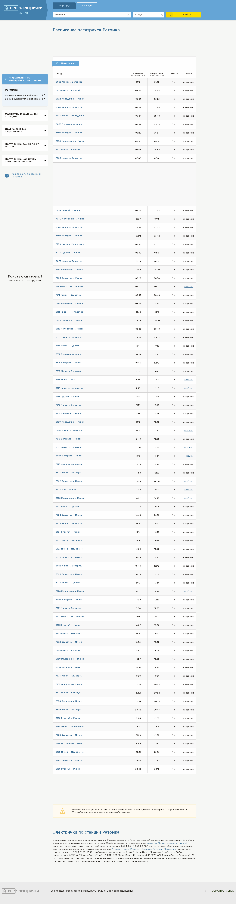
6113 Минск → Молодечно (69, 312)
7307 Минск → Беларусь (69, 227)
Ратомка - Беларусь (141, 849)
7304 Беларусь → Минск (69, 133)
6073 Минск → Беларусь (69, 261)
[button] (25, 79)
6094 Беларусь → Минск (69, 600)
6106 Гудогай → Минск (68, 210)
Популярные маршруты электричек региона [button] (20, 160)
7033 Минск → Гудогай (68, 583)
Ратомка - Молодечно (164, 849)
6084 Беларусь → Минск (69, 456)
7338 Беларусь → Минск (69, 735)
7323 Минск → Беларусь (69, 473)
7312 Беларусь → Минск (68, 354)
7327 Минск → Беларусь (69, 540)
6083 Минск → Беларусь (69, 430)
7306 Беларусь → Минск (69, 236)
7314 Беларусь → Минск (68, 363)
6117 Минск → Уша (65, 380)
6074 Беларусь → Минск (69, 320)
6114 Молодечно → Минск (69, 303)
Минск (161, 843)
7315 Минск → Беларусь (68, 371)
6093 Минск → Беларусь (69, 566)
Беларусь (152, 843)
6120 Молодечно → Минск (70, 422)
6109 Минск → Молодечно (70, 244)
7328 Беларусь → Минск (69, 574)
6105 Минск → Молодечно (70, 116)
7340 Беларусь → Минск (69, 760)
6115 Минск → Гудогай (67, 346)
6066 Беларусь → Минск (69, 124)
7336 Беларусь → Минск (69, 701)
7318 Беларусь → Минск (68, 439)
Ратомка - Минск (120, 849)
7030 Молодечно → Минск (70, 219)
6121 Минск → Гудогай (67, 506)
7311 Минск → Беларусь (68, 295)
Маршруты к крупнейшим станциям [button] (22, 115)
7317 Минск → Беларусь (68, 405)
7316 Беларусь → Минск (68, 413)
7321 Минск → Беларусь (68, 447)
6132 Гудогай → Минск (68, 718)
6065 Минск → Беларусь (69, 82)
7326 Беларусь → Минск (69, 557)
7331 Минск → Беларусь (68, 608)
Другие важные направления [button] (15, 130)
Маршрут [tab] (64, 6)
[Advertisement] (25, 46)
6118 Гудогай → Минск (67, 396)
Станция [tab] (87, 6)
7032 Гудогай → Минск (68, 253)
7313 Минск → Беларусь (68, 337)
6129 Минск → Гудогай (68, 650)
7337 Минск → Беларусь (69, 693)
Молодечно (172, 843)
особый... (188, 287)
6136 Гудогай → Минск (68, 769)
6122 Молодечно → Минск (70, 498)
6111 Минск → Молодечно (69, 286)
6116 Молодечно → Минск (69, 329)
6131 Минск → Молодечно (69, 684)
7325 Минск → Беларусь (69, 523)
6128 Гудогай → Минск (68, 625)
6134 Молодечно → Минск (70, 743)
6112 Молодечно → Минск (69, 270)
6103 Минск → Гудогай (68, 90)
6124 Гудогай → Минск (68, 532)
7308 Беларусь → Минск (69, 278)
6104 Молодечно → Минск (70, 141)
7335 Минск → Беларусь (69, 676)
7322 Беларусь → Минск (69, 481)
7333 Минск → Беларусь (69, 633)
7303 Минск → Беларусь (69, 107)
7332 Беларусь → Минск (69, 642)
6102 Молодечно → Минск (70, 99)
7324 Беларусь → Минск (69, 515)
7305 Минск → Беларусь (69, 158)
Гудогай (183, 843)
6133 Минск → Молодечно (70, 727)
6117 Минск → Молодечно (69, 388)
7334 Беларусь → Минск (69, 667)
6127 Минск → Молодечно (70, 616)
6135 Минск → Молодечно (70, 752)
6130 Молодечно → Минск (70, 659)
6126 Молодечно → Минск (70, 591)
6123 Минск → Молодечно (70, 549)
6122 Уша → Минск (66, 490)
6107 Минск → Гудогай (68, 150)
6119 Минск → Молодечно (69, 464)
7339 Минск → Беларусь (69, 710)
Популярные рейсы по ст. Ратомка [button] (22, 145)
